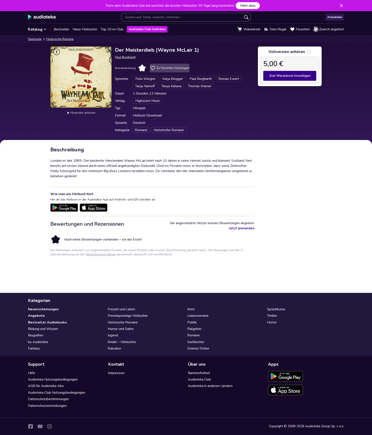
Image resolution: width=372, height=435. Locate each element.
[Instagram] (49, 426)
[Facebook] (30, 426)
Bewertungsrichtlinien (101, 254)
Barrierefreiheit (199, 373)
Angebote (36, 315)
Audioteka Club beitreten (147, 29)
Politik (192, 322)
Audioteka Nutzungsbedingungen (53, 379)
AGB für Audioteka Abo (46, 386)
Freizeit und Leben (121, 309)
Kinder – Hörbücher (122, 342)
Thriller (272, 315)
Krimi (191, 309)
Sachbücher (195, 342)
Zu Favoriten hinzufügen (173, 68)
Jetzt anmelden (241, 228)
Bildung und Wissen (43, 328)
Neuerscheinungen (43, 309)
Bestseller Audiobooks (47, 322)
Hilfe (31, 373)
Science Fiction (198, 348)
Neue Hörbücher (85, 29)
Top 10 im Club (112, 29)
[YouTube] (40, 426)
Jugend (113, 335)
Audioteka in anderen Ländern (210, 386)
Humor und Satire (121, 328)
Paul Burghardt (125, 57)
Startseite (35, 39)
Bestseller (61, 29)
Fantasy (34, 348)
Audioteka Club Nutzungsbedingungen (56, 392)
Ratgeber (194, 328)
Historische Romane (60, 39)
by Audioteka (38, 342)
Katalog (35, 29)
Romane (193, 335)
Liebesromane (198, 315)
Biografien (35, 335)
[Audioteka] (42, 17)
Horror (272, 322)
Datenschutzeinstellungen (47, 406)
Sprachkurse (276, 309)
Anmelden (334, 17)
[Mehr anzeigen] (309, 52)
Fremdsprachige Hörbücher (128, 315)
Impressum (116, 373)
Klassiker (114, 348)
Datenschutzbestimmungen (48, 399)
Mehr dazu (248, 5)
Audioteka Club (199, 379)
